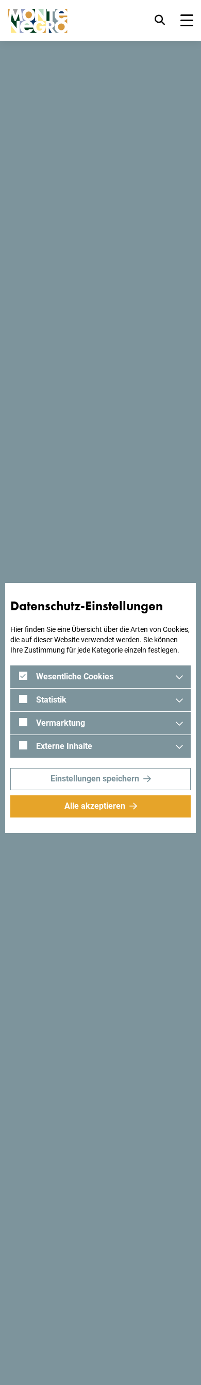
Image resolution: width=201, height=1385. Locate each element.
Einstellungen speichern (95, 778)
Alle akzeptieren (94, 806)
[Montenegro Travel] (38, 21)
